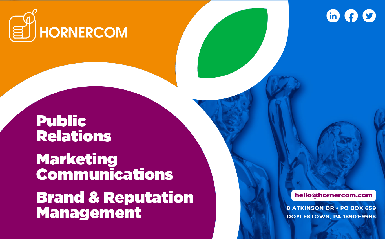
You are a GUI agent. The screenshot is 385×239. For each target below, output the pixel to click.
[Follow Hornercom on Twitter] (369, 15)
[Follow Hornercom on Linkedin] (333, 15)
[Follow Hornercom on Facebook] (351, 15)
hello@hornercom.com (334, 195)
